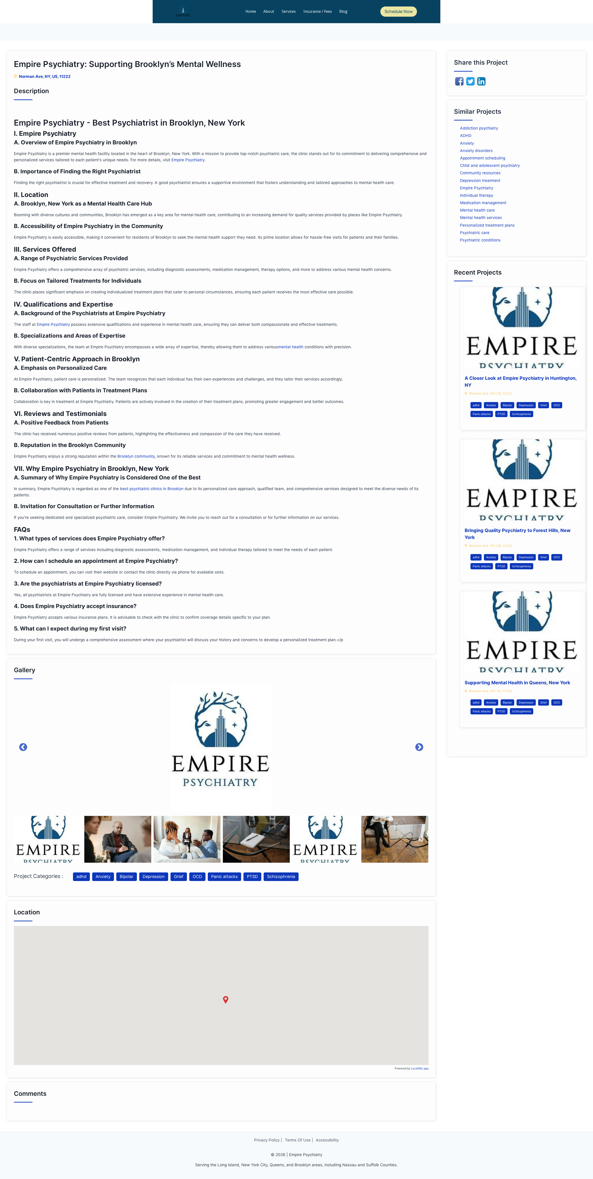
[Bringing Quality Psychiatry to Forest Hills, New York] (522, 479)
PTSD (252, 876)
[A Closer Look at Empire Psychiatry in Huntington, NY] (522, 327)
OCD (197, 876)
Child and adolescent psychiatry (490, 165)
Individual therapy (476, 195)
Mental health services (481, 217)
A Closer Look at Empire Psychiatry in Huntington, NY (521, 381)
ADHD (465, 135)
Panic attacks (224, 876)
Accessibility (327, 1140)
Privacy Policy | (268, 1140)
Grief (178, 876)
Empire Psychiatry (188, 160)
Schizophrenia (281, 876)
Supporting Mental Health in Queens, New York (517, 682)
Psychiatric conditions (480, 240)
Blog (343, 11)
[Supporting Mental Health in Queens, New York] (522, 631)
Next (419, 747)
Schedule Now (399, 11)
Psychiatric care (474, 232)
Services (289, 11)
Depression (154, 876)
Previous (23, 747)
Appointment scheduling (482, 158)
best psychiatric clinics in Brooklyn (151, 488)
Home (251, 11)
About (268, 11)
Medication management (483, 202)
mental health (290, 347)
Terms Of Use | (299, 1140)
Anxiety (103, 876)
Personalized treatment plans (487, 225)
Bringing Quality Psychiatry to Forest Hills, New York (518, 534)
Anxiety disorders (476, 150)
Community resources (480, 173)
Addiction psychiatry (479, 128)
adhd (81, 876)
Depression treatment (480, 180)
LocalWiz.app (420, 1068)
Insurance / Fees (317, 11)
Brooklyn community (136, 456)
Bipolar (126, 876)
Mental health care (477, 210)
